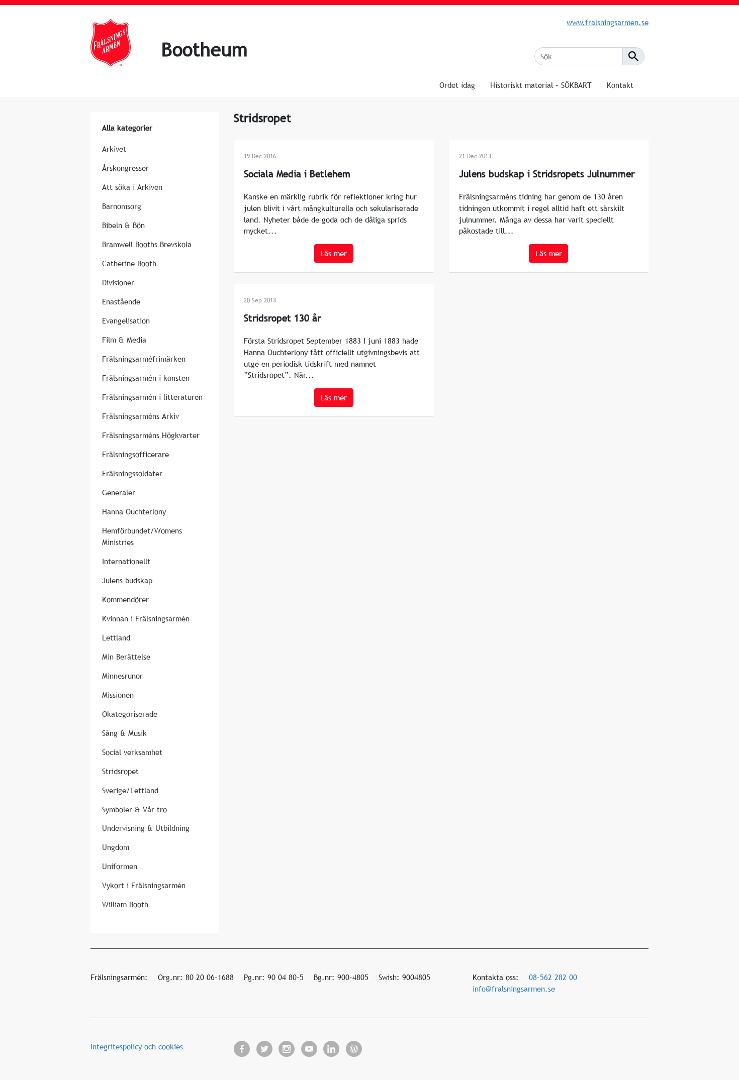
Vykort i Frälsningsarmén (144, 885)
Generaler (118, 492)
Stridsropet (120, 771)
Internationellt (126, 561)
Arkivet (114, 149)
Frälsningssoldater (132, 473)
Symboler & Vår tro (134, 809)
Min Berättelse (126, 657)
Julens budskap (127, 580)
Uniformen (119, 866)
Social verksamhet (132, 752)
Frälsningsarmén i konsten (146, 378)
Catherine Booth (129, 263)
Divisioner (118, 282)
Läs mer (333, 253)
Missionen (118, 695)
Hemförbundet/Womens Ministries (142, 536)
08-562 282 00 (553, 977)
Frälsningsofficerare (135, 454)
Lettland (116, 637)
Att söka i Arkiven (132, 187)
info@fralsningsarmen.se (514, 989)
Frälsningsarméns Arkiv (140, 416)
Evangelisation (126, 320)
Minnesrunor (122, 676)
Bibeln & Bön (123, 225)
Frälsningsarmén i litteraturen (152, 397)
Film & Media (124, 340)
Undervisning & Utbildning (146, 828)
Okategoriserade (129, 714)
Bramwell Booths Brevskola (147, 244)
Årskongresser (125, 168)
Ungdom (115, 847)
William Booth (125, 904)
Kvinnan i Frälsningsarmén (146, 618)
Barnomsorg (121, 206)
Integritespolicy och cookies (136, 1046)
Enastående (121, 301)
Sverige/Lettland (130, 790)
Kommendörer (125, 599)
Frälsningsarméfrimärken (144, 359)
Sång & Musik (124, 733)
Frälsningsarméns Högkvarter (151, 435)
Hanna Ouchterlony (134, 511)
